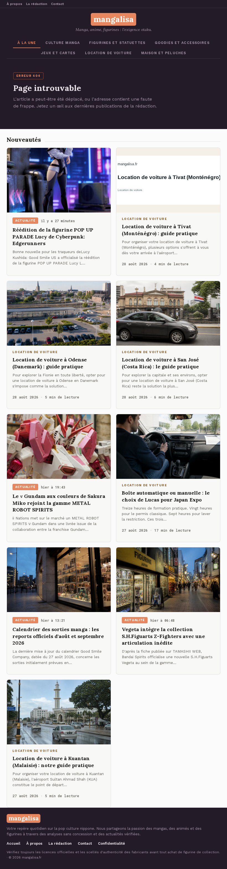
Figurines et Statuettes (117, 43)
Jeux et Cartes (58, 53)
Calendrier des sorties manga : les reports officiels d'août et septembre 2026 (58, 636)
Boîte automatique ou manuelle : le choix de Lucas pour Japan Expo (166, 496)
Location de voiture (108, 53)
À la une (26, 43)
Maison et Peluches (163, 53)
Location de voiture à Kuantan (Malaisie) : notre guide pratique (53, 761)
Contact (57, 4)
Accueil (13, 843)
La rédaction (36, 4)
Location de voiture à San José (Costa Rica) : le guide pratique (160, 362)
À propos (14, 4)
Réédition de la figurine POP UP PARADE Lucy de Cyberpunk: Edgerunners (52, 236)
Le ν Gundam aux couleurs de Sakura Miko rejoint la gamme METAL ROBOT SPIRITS (58, 503)
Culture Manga (62, 43)
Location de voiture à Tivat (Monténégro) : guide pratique (160, 229)
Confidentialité (111, 843)
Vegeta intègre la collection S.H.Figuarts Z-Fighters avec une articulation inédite (163, 636)
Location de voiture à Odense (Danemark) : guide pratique (49, 362)
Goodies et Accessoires (182, 43)
